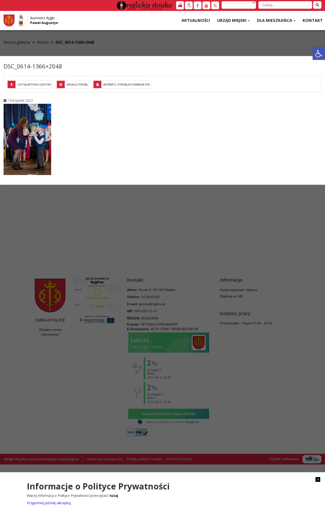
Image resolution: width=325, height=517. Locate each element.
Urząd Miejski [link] (232, 20)
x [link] (318, 479)
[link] (319, 53)
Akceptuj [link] (64, 502)
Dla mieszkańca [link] (275, 20)
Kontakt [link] (313, 20)
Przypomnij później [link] (41, 502)
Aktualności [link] (196, 20)
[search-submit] (317, 5)
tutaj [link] (113, 495)
